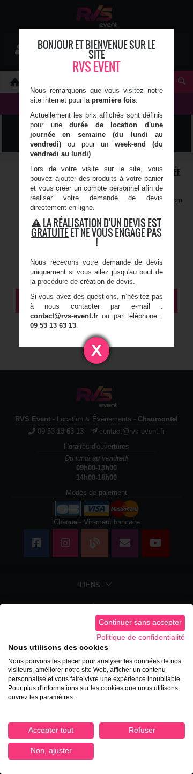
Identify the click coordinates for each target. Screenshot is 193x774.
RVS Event (96, 67)
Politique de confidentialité (140, 637)
